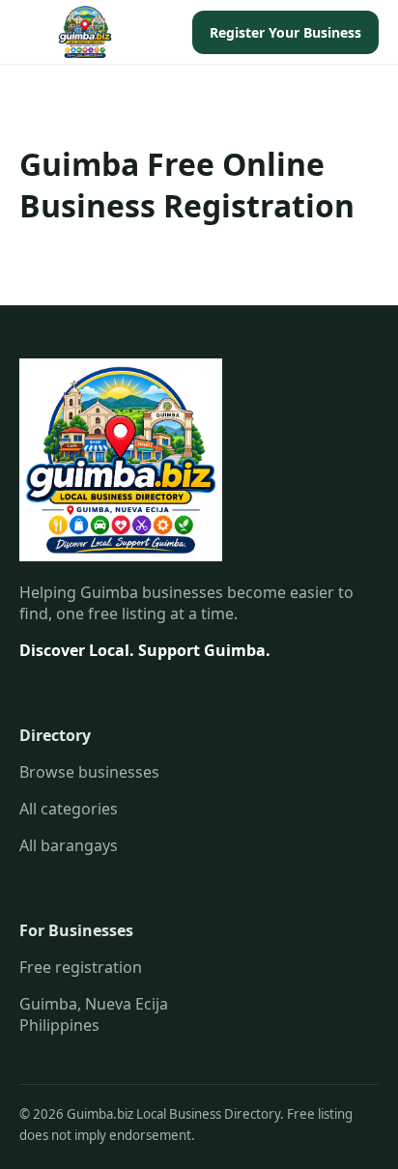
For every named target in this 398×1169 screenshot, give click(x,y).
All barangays (68, 845)
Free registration (80, 967)
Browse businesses (89, 772)
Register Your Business (285, 32)
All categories (68, 808)
